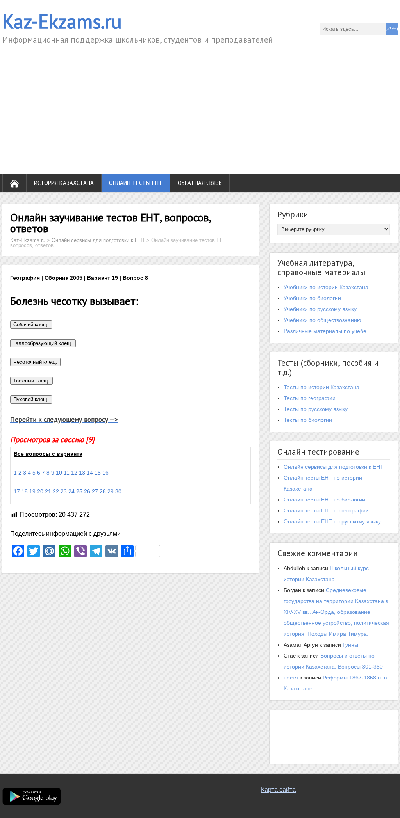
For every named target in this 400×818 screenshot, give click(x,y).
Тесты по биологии (308, 420)
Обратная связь (200, 183)
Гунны (350, 645)
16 (105, 472)
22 (56, 491)
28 (103, 491)
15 (98, 472)
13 (82, 472)
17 (17, 491)
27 (95, 491)
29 (110, 491)
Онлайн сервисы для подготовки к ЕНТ (334, 467)
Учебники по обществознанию (322, 320)
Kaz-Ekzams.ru (62, 21)
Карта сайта (278, 789)
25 (79, 491)
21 (48, 491)
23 (64, 491)
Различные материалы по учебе (325, 331)
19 (32, 491)
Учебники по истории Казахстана (326, 287)
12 (74, 472)
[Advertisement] (200, 104)
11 (67, 472)
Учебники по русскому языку (320, 309)
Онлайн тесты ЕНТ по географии (326, 510)
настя (291, 677)
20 (40, 491)
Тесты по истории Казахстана (321, 387)
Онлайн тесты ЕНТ (135, 183)
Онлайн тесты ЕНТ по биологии (324, 499)
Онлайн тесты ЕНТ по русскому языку (332, 521)
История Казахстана (64, 183)
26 (87, 491)
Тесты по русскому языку (316, 409)
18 (24, 491)
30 (118, 491)
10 (59, 472)
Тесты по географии (310, 398)
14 (90, 472)
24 (71, 491)
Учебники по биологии (312, 298)
